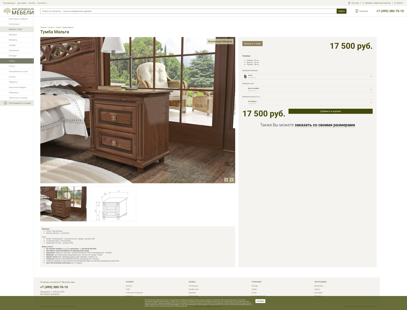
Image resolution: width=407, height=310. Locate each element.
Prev (226, 180)
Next (231, 180)
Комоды (255, 286)
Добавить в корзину (330, 111)
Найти (341, 11)
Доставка (21, 3)
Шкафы (192, 282)
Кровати (130, 282)
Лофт (128, 289)
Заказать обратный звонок (378, 3)
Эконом (129, 286)
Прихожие (256, 282)
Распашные (193, 286)
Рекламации (9, 3)
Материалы (318, 286)
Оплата (32, 3)
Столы (254, 293)
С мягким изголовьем (134, 293)
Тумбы (254, 289)
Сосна (250, 75)
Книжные (192, 293)
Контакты (42, 3)
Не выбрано (252, 101)
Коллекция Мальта (220, 41)
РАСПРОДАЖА (320, 282)
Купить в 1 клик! (252, 43)
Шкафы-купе (194, 289)
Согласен (260, 301)
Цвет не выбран (253, 88)
